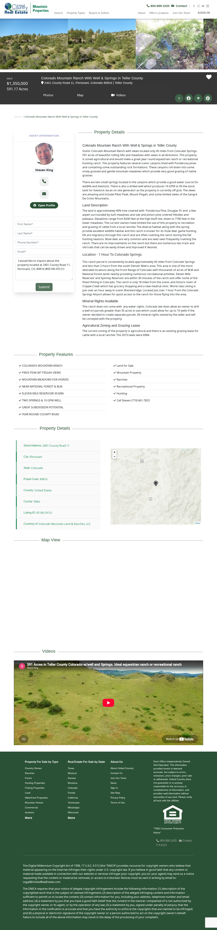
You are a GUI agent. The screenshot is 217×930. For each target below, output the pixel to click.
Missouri (72, 773)
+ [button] (114, 452)
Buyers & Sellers (99, 13)
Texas (71, 768)
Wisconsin (73, 812)
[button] (44, 181)
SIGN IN (204, 12)
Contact (187, 840)
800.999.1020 (168, 840)
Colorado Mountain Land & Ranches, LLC (65, 524)
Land (27, 792)
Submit (44, 287)
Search (18, 116)
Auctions (29, 812)
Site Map (115, 792)
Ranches (29, 773)
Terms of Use (118, 802)
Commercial (31, 807)
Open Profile (46, 205)
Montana (72, 783)
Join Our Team (118, 778)
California (73, 797)
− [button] (114, 456)
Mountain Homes (34, 802)
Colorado (73, 787)
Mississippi (73, 807)
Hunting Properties (35, 783)
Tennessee (74, 802)
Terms (197, 523)
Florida (71, 792)
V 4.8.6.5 (161, 845)
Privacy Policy (118, 797)
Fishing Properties (34, 787)
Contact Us (116, 773)
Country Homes (33, 768)
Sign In (114, 787)
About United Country (122, 768)
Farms (28, 778)
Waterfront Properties (36, 797)
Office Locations (159, 13)
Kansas (72, 778)
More (28, 818)
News (113, 783)
